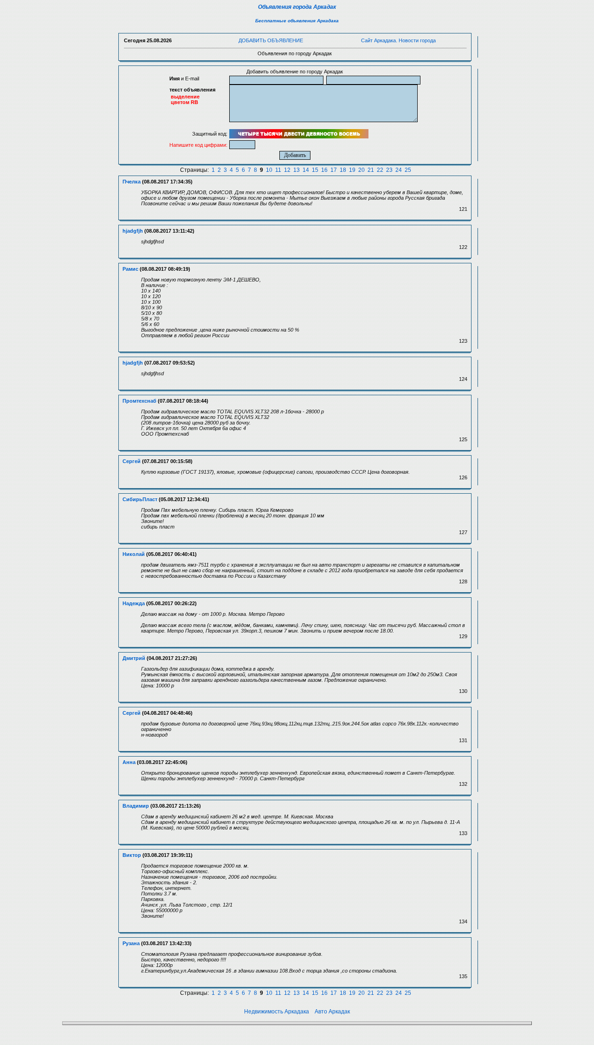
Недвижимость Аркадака (276, 1011)
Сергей (132, 461)
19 (352, 170)
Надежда (134, 603)
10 (269, 170)
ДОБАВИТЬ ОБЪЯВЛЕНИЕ (271, 40)
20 (361, 170)
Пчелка (132, 181)
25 (408, 170)
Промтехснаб (139, 401)
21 (371, 170)
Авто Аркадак (332, 1011)
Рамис (130, 269)
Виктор (132, 855)
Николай (134, 554)
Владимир (136, 806)
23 (389, 170)
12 (287, 170)
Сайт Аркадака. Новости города (398, 40)
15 (315, 170)
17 (333, 170)
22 (380, 170)
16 (324, 170)
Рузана (131, 943)
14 (306, 170)
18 (343, 170)
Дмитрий (134, 658)
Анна (129, 762)
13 (296, 170)
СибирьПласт (140, 499)
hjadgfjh (133, 231)
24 (398, 170)
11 (278, 170)
